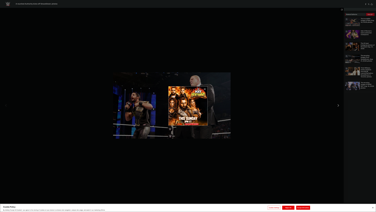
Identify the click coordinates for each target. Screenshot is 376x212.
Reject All (288, 207)
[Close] (373, 208)
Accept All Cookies (303, 207)
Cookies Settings (274, 207)
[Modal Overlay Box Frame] (188, 106)
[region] (188, 208)
